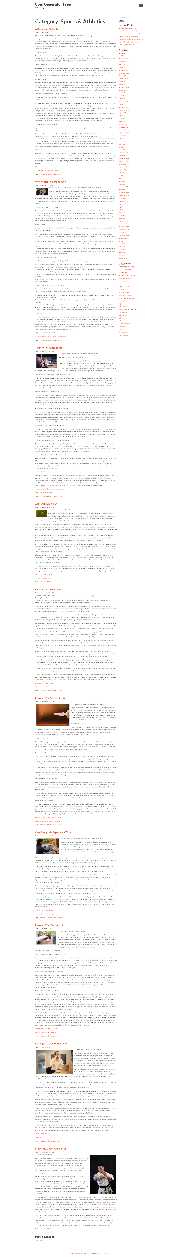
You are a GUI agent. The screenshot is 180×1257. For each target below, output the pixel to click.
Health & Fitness (124, 292)
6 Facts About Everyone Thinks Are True (47, 821)
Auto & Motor (123, 272)
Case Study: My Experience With (53, 832)
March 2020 (122, 184)
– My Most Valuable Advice (43, 578)
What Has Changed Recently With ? (46, 1032)
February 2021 (123, 153)
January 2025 (123, 67)
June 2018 (122, 244)
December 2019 (124, 192)
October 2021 (123, 130)
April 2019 (122, 215)
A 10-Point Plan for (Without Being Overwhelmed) (50, 336)
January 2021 (123, 155)
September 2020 (124, 167)
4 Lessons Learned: (41, 687)
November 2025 (124, 61)
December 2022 (124, 107)
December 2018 (124, 227)
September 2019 (124, 201)
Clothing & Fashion (125, 278)
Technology (122, 326)
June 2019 (122, 210)
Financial (121, 284)
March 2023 (122, 99)
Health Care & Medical (126, 295)
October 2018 (123, 232)
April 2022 (122, 118)
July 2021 (121, 138)
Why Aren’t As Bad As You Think (45, 333)
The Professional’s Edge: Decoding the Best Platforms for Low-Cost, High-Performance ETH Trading (131, 42)
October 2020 (123, 164)
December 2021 (124, 127)
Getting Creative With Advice (44, 683)
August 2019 (123, 204)
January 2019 (123, 224)
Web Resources (123, 335)
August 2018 (123, 238)
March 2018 (122, 252)
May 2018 (122, 247)
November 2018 (124, 229)
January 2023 (123, 104)
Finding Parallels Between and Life (46, 1029)
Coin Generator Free (53, 4)
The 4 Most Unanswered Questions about (48, 817)
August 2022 (123, 113)
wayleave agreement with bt (127, 28)
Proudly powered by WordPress (80, 1253)
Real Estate (122, 315)
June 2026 (122, 53)
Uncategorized (123, 332)
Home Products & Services (127, 298)
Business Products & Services (128, 275)
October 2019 (123, 198)
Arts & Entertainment (125, 269)
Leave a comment (57, 174)
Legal (120, 304)
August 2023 (123, 90)
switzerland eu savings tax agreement (131, 31)
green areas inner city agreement (129, 34)
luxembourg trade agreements (128, 37)
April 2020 (122, 181)
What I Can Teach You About (44, 493)
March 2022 (122, 121)
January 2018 (123, 258)
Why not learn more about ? (50, 181)
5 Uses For (38, 167)
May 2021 (122, 144)
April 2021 (122, 147)
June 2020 (122, 175)
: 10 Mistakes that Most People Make (46, 170)
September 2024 (124, 79)
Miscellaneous (123, 306)
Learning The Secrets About (50, 698)
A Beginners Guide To (46, 29)
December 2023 (124, 87)
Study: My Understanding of (50, 1148)
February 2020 (123, 187)
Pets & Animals (123, 312)
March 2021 (122, 150)
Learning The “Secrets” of (49, 925)
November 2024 (124, 73)
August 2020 (123, 170)
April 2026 (122, 56)
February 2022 (123, 124)
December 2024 (124, 70)
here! (36, 1191)
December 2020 (124, 158)
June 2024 (122, 81)
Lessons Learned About (48, 589)
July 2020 (121, 173)
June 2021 (122, 141)
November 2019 (124, 195)
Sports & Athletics (46, 174)
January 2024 (123, 84)
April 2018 (122, 249)
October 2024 (123, 76)
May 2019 (122, 212)
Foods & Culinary (124, 287)
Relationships (123, 318)
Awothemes (106, 1253)
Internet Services (124, 301)
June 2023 (122, 93)
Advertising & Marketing (126, 267)
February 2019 (123, 221)
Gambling (122, 289)
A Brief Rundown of (46, 503)
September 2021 (124, 133)
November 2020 (124, 161)
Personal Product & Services (127, 309)
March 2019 (122, 218)
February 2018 (123, 255)
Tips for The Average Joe (48, 347)
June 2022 (122, 116)
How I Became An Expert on (43, 1134)
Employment (123, 281)
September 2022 (124, 110)
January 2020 (123, 190)
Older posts (38, 1240)
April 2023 (122, 96)
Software (121, 321)
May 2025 (122, 64)
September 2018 (124, 235)
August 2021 (123, 135)
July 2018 (121, 241)
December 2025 (124, 59)
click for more (99, 1209)
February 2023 (123, 101)
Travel (121, 329)
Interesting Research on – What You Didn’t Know (50, 489)
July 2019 (121, 207)
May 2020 (122, 178)
